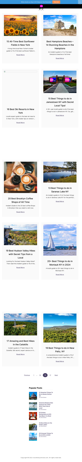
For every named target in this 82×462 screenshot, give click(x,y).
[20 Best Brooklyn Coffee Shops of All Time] (20, 177)
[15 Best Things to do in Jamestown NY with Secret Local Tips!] (59, 82)
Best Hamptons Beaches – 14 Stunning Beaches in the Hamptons (60, 45)
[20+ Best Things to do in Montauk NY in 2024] (59, 240)
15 (40, 375)
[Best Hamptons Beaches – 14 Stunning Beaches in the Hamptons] (59, 25)
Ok (41, 6)
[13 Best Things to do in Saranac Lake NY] (59, 172)
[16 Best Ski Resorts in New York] (20, 87)
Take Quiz (56, 2)
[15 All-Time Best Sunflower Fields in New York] (20, 25)
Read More (20, 55)
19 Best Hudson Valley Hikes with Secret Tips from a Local (20, 254)
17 (50, 375)
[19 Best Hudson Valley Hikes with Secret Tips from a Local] (20, 234)
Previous (27, 375)
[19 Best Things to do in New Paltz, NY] (59, 328)
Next (56, 375)
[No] (80, 4)
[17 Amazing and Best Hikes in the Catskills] (20, 324)
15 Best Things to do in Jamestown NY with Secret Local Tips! (60, 102)
